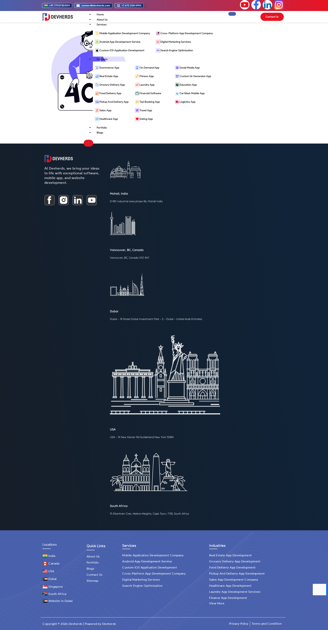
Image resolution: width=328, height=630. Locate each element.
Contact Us (94, 574)
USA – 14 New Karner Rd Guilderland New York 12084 (141, 437)
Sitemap (93, 581)
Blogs (100, 132)
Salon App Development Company (233, 579)
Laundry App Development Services (234, 592)
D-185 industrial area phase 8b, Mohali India (136, 201)
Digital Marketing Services (141, 579)
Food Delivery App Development (232, 567)
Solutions (102, 59)
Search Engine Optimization (142, 585)
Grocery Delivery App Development (234, 561)
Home (100, 14)
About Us (102, 19)
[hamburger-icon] (232, 14)
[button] (217, 603)
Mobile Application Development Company (153, 555)
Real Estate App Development (230, 555)
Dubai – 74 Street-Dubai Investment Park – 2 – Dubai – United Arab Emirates (156, 319)
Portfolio (102, 127)
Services (102, 24)
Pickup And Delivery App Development (237, 573)
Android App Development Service (147, 561)
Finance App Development (228, 598)
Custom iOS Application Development (149, 567)
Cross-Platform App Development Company (154, 573)
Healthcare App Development (230, 585)
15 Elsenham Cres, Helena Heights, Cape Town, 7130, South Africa (149, 513)
